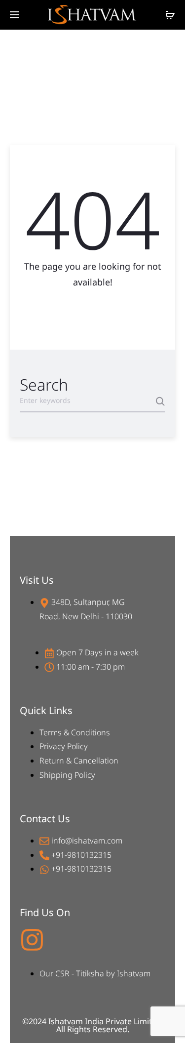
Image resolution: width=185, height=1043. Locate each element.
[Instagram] (32, 939)
